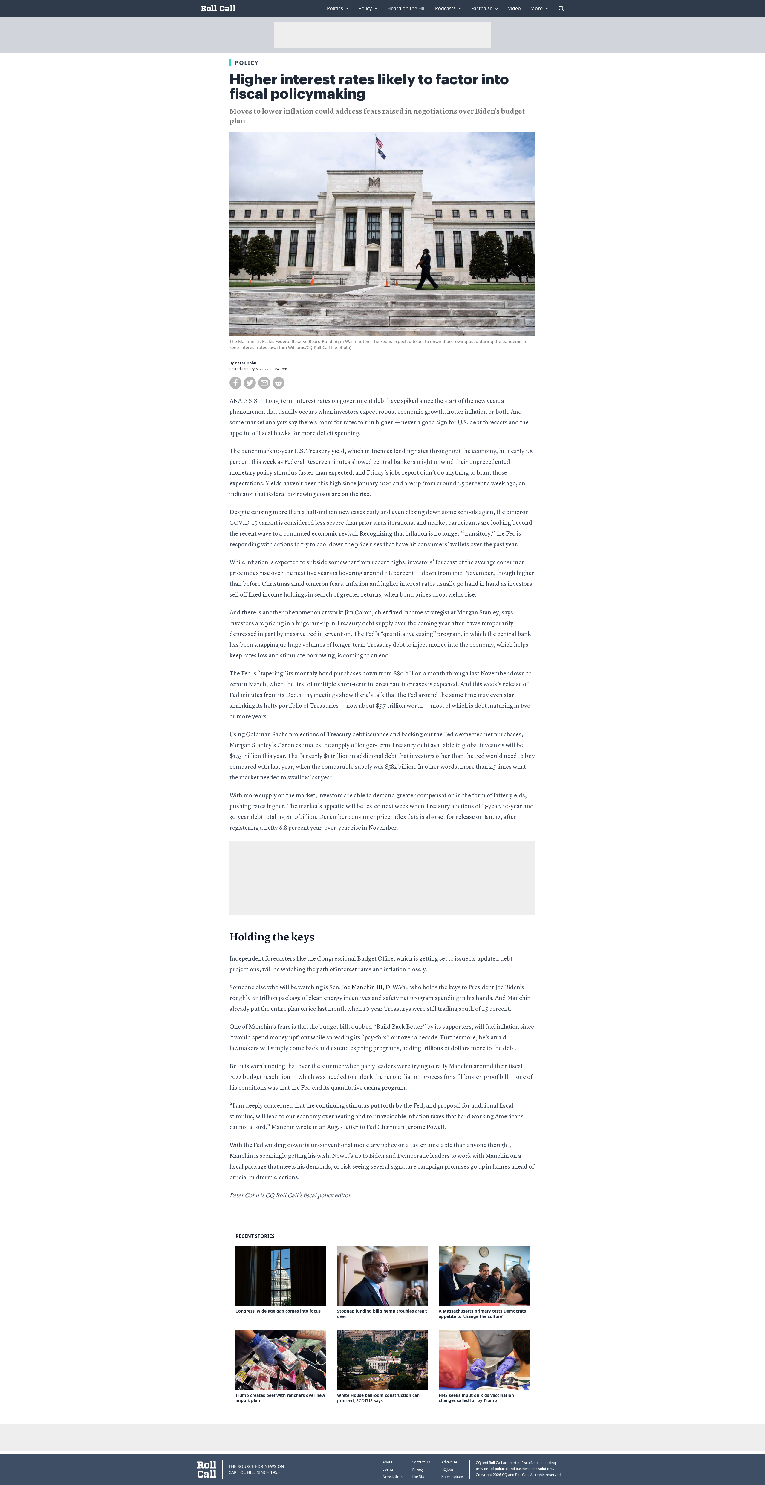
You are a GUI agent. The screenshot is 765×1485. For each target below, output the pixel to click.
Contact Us (421, 1462)
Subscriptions (452, 1476)
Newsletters (392, 1476)
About (387, 1462)
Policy (246, 63)
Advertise (449, 1462)
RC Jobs (447, 1469)
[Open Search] (561, 8)
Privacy (418, 1469)
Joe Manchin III (362, 988)
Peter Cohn (245, 363)
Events (388, 1469)
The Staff (419, 1476)
